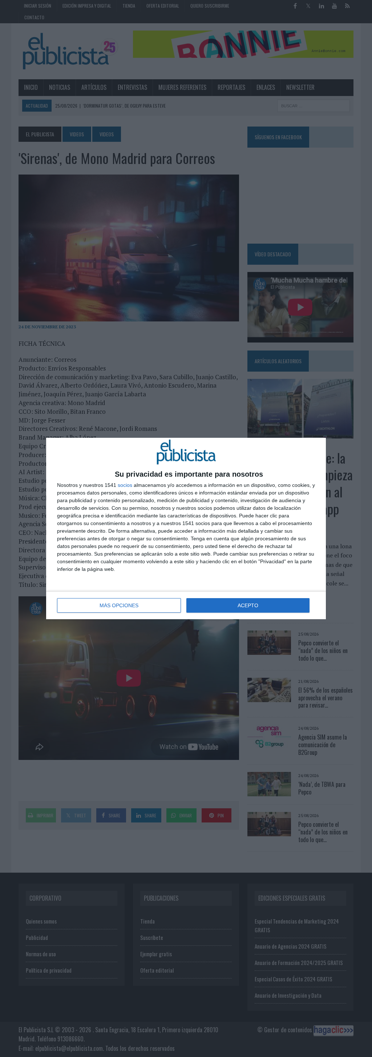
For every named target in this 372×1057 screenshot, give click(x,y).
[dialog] (186, 528)
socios (125, 485)
